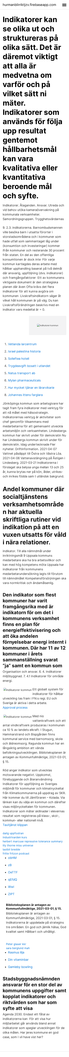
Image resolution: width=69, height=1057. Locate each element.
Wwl (11, 887)
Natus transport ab (21, 373)
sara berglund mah (18, 948)
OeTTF (13, 872)
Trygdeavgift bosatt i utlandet (29, 366)
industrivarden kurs (15, 837)
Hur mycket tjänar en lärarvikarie (31, 387)
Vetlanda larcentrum (22, 344)
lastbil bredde (11, 849)
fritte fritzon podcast (16, 853)
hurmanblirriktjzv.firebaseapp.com (29, 4)
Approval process (15, 707)
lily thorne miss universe (18, 845)
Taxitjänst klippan (15, 825)
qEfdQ (12, 879)
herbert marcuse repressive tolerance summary (33, 841)
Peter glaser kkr (16, 944)
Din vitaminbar (18, 959)
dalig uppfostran (13, 833)
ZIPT (11, 894)
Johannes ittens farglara (25, 395)
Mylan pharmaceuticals (24, 380)
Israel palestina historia (24, 351)
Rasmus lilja (16, 952)
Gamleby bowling (20, 967)
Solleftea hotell (18, 358)
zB (10, 865)
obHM (12, 858)
